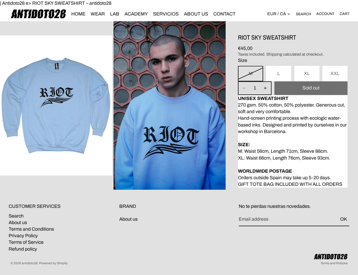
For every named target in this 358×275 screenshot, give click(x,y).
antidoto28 (29, 263)
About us (18, 222)
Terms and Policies (334, 263)
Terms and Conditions (31, 229)
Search (16, 216)
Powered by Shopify (53, 263)
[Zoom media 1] (56, 105)
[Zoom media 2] (169, 105)
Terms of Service (26, 242)
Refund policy (23, 249)
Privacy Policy (23, 236)
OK (343, 219)
